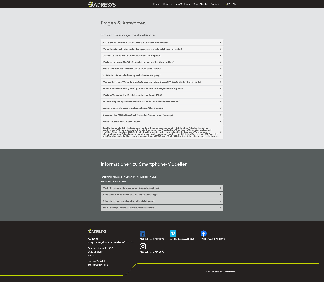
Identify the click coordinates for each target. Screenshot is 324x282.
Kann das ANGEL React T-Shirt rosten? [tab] (121, 121)
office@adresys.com (98, 264)
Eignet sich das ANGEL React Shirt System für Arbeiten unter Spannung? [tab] (138, 115)
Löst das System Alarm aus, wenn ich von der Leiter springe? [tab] (132, 55)
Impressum (217, 272)
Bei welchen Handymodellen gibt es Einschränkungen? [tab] (129, 201)
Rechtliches (230, 272)
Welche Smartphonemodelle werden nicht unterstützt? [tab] (129, 207)
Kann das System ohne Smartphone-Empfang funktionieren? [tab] (132, 69)
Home (156, 4)
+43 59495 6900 (96, 261)
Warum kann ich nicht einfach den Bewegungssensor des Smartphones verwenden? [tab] (142, 49)
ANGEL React (183, 4)
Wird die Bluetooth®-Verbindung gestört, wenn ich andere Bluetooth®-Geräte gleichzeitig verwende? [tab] (152, 82)
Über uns (167, 4)
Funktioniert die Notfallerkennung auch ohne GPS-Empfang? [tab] (132, 75)
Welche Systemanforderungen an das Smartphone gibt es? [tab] (131, 188)
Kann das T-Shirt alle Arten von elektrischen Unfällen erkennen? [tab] (133, 108)
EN (234, 4)
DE (228, 4)
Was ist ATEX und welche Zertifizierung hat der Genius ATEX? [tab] (132, 95)
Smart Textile (200, 4)
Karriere (214, 4)
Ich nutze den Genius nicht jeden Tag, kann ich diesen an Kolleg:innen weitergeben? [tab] (143, 88)
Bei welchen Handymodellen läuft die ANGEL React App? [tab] (130, 194)
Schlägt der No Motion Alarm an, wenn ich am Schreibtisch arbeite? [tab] (135, 42)
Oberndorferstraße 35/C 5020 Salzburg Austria (101, 252)
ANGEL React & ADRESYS (152, 239)
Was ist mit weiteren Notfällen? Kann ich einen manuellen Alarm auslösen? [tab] (138, 62)
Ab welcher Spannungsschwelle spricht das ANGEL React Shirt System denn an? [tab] (141, 101)
